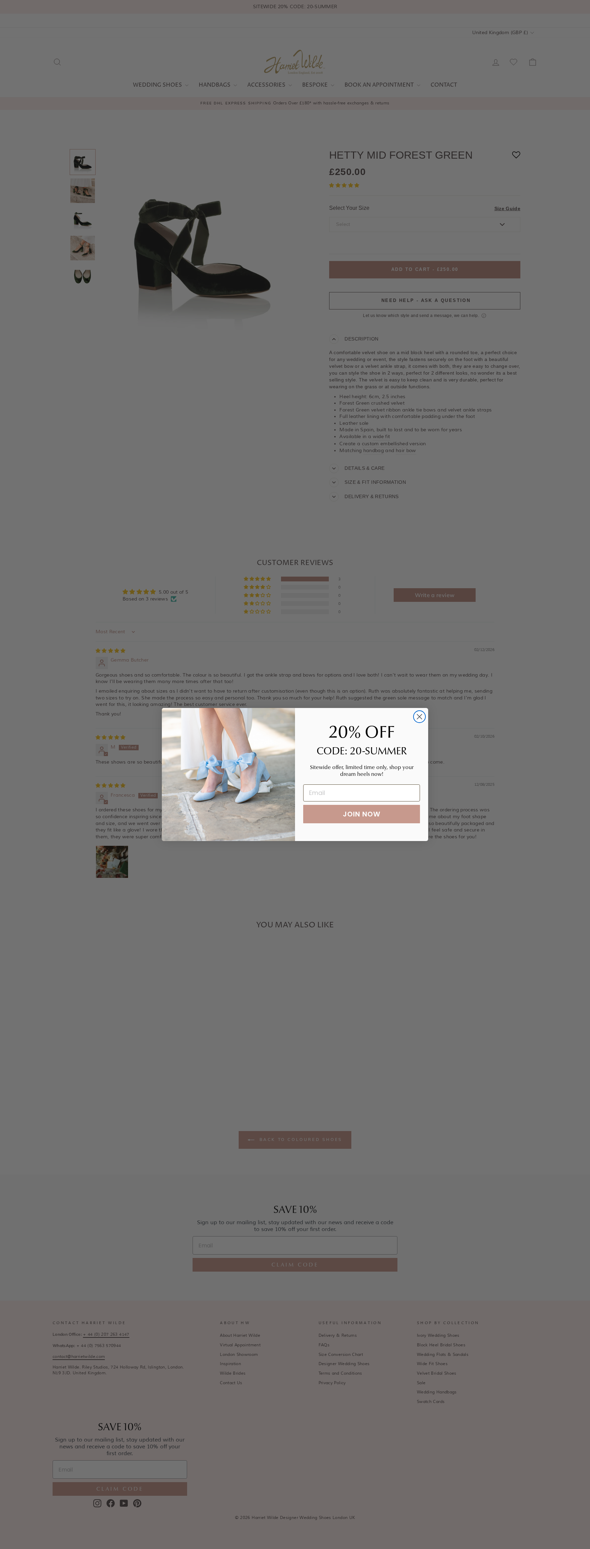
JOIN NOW (361, 814)
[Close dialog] (419, 717)
